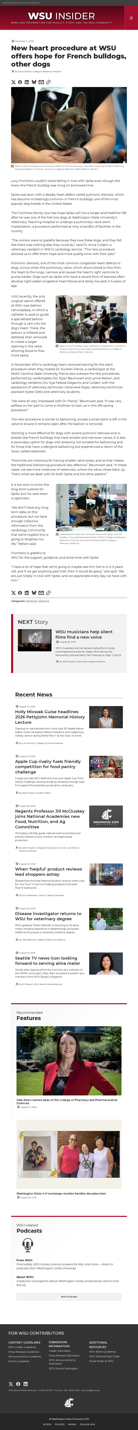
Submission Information (59, 1344)
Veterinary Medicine (37, 601)
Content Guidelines (24, 1342)
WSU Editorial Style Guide (104, 1356)
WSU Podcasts (69, 1296)
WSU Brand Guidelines (102, 1351)
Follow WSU (87, 1424)
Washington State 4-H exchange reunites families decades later (61, 1193)
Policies (59, 1424)
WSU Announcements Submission (62, 1362)
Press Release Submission (64, 1355)
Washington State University (21, 3)
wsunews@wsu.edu (90, 1390)
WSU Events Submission (63, 1368)
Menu (131, 18)
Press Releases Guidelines (23, 1351)
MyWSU (72, 1424)
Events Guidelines (18, 1361)
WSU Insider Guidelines (22, 1347)
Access (47, 1424)
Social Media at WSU (101, 1361)
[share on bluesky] (34, 82)
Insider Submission (60, 1350)
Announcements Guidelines (24, 1356)
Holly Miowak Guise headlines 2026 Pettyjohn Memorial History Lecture (50, 717)
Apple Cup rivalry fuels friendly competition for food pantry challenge (48, 766)
